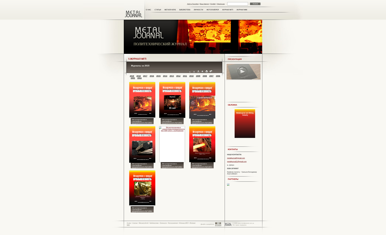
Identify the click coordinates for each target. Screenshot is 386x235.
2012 (178, 76)
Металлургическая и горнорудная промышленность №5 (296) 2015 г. (172, 166)
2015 (158, 76)
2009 (198, 76)
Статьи (158, 10)
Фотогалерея (213, 10)
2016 (152, 76)
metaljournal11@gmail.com (237, 161)
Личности (198, 10)
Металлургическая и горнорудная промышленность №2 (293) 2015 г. (172, 122)
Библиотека (184, 10)
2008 (205, 76)
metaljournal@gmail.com (236, 158)
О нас (148, 10)
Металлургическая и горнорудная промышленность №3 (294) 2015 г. (202, 122)
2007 (211, 76)
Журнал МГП (227, 10)
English (213, 4)
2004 (139, 78)
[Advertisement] (243, 92)
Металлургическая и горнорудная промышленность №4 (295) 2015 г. (142, 166)
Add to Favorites (193, 4)
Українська (221, 4)
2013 (172, 76)
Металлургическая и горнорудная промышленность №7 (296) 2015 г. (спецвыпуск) (142, 210)
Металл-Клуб (170, 10)
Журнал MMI (242, 10)
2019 (132, 76)
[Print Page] (206, 71)
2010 (191, 76)
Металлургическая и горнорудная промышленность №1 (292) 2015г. (142, 122)
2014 (165, 76)
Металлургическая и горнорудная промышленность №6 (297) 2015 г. (202, 166)
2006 (218, 76)
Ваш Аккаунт (204, 4)
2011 (185, 76)
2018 (138, 76)
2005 (133, 78)
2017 (145, 76)
